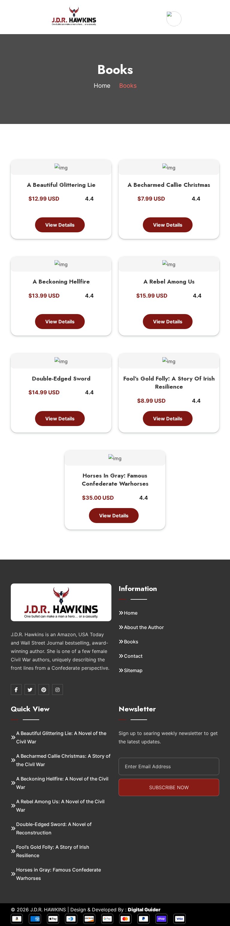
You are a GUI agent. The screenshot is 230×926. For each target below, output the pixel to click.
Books (131, 642)
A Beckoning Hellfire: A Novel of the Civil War (62, 783)
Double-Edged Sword (61, 379)
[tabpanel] (115, 342)
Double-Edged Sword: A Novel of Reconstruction (54, 828)
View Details (60, 225)
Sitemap (133, 670)
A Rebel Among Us (169, 282)
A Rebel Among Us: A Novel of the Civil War (60, 805)
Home (102, 85)
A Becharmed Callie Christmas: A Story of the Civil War (63, 760)
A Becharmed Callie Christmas (169, 185)
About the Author (144, 627)
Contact (133, 656)
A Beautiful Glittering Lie (61, 185)
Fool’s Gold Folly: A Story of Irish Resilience (169, 383)
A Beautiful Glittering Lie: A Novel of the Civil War (61, 737)
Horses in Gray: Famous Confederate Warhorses (115, 480)
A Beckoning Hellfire (61, 282)
